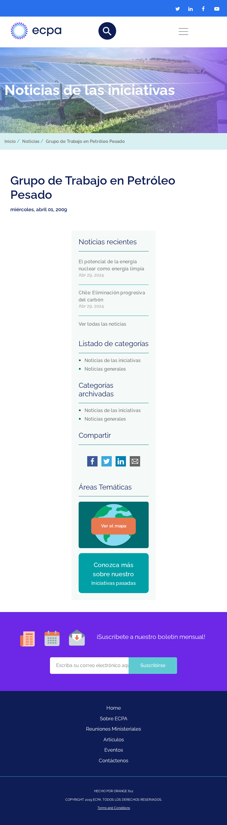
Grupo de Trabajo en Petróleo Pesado (85, 141)
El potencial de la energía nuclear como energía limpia (112, 265)
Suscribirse (152, 665)
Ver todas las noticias (102, 324)
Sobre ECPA (113, 718)
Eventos (113, 750)
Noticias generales (105, 369)
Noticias (30, 141)
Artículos (113, 739)
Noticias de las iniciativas (113, 360)
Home (113, 708)
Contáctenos (113, 760)
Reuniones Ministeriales (113, 729)
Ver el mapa (113, 526)
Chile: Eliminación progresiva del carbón (112, 296)
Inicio (10, 141)
